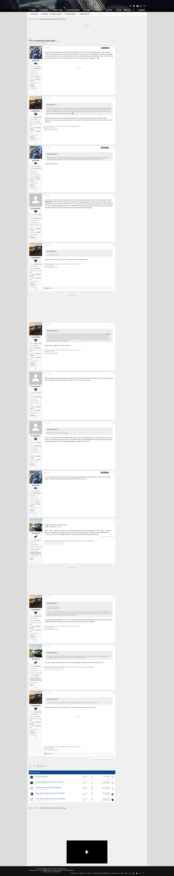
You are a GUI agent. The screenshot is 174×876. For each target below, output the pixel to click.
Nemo (108, 778)
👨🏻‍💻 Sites (109, 10)
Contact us (89, 873)
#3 (113, 147)
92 (37, 223)
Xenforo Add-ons (51, 872)
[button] (97, 10)
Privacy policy (115, 873)
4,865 (38, 121)
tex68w (37, 789)
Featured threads (56, 14)
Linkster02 (38, 778)
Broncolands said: (52, 330)
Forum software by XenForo (51, 868)
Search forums (71, 14)
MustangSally (39, 800)
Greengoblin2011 (105, 800)
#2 (113, 98)
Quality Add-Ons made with (37, 870)
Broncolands (35, 208)
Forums (45, 10)
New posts (34, 14)
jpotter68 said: (51, 104)
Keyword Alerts (73, 10)
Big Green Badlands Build (51, 129)
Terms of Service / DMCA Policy (102, 873)
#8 (113, 423)
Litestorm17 (35, 533)
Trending (45, 14)
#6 (113, 324)
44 (37, 544)
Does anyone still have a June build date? (50, 793)
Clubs (87, 10)
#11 (113, 597)
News (34, 10)
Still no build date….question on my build (49, 782)
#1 (113, 48)
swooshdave (35, 111)
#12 (113, 646)
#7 (113, 373)
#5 (113, 245)
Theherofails (38, 795)
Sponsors (82, 873)
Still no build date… (41, 776)
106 (37, 119)
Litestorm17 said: (52, 603)
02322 (37, 77)
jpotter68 (32, 43)
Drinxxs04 (107, 795)
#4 (113, 195)
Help (122, 873)
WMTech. (61, 870)
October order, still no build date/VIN (48, 788)
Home (125, 873)
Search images (84, 14)
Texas (37, 549)
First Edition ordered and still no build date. (50, 799)
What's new (58, 10)
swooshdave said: (52, 154)
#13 (113, 693)
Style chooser (74, 873)
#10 (113, 520)
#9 (113, 472)
